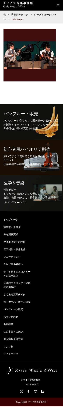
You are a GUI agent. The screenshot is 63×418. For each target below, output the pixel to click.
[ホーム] (5, 13)
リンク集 (8, 346)
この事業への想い (13, 331)
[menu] (57, 5)
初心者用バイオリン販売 (17, 302)
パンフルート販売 (13, 309)
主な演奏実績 (11, 234)
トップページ (11, 219)
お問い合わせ (11, 316)
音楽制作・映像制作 (15, 249)
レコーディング (12, 256)
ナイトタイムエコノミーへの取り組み (17, 273)
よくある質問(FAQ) (14, 294)
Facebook (28, 391)
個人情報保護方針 (13, 339)
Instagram (35, 391)
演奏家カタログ (12, 227)
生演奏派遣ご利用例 (15, 242)
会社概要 (8, 324)
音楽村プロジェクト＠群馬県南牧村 (17, 285)
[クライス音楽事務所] (31, 372)
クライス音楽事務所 (37, 402)
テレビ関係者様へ (13, 264)
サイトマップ (11, 354)
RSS (42, 391)
